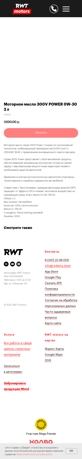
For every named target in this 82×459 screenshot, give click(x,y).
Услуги (9, 334)
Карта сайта (53, 323)
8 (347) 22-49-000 (57, 260)
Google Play (53, 277)
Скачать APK (53, 283)
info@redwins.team (58, 265)
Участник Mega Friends (41, 433)
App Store (51, 271)
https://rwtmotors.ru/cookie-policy (34, 454)
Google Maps (54, 354)
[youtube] (12, 264)
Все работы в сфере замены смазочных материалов (18, 349)
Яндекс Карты (54, 349)
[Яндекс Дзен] (18, 264)
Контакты (52, 251)
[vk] (6, 264)
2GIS (48, 360)
